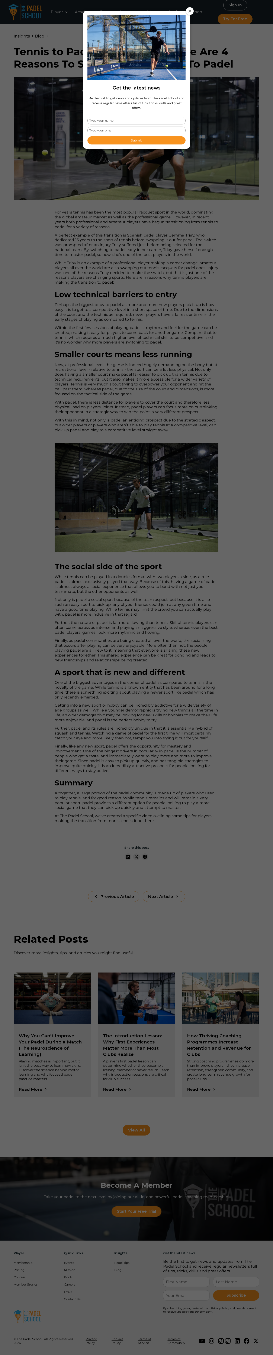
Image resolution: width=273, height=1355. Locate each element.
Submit (136, 140)
